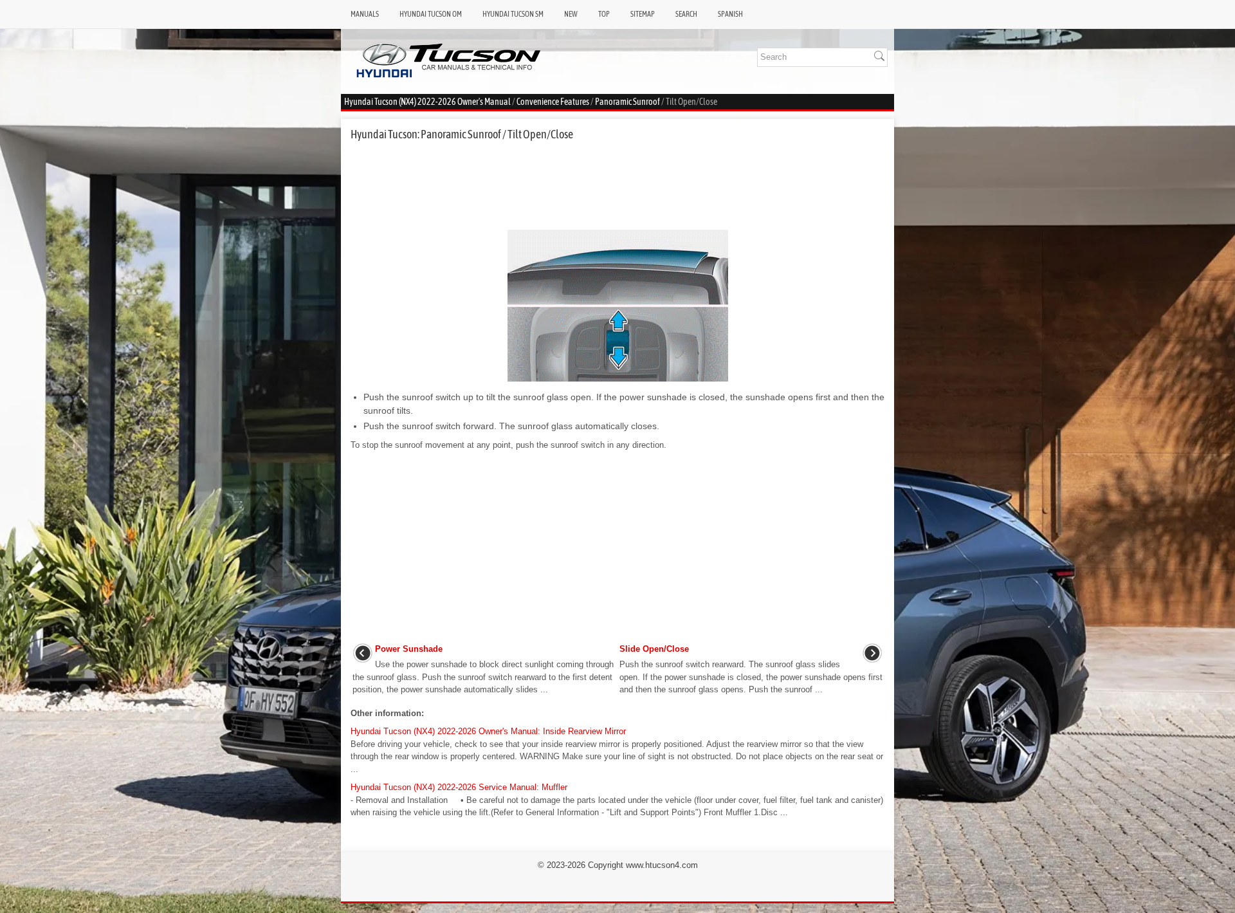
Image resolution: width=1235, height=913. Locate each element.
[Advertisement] (617, 185)
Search (686, 14)
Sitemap (642, 14)
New (571, 14)
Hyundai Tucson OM (430, 14)
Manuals (365, 14)
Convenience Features (553, 102)
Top (604, 14)
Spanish (730, 14)
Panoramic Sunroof (627, 102)
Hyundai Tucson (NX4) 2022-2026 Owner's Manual (427, 102)
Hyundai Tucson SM (513, 14)
